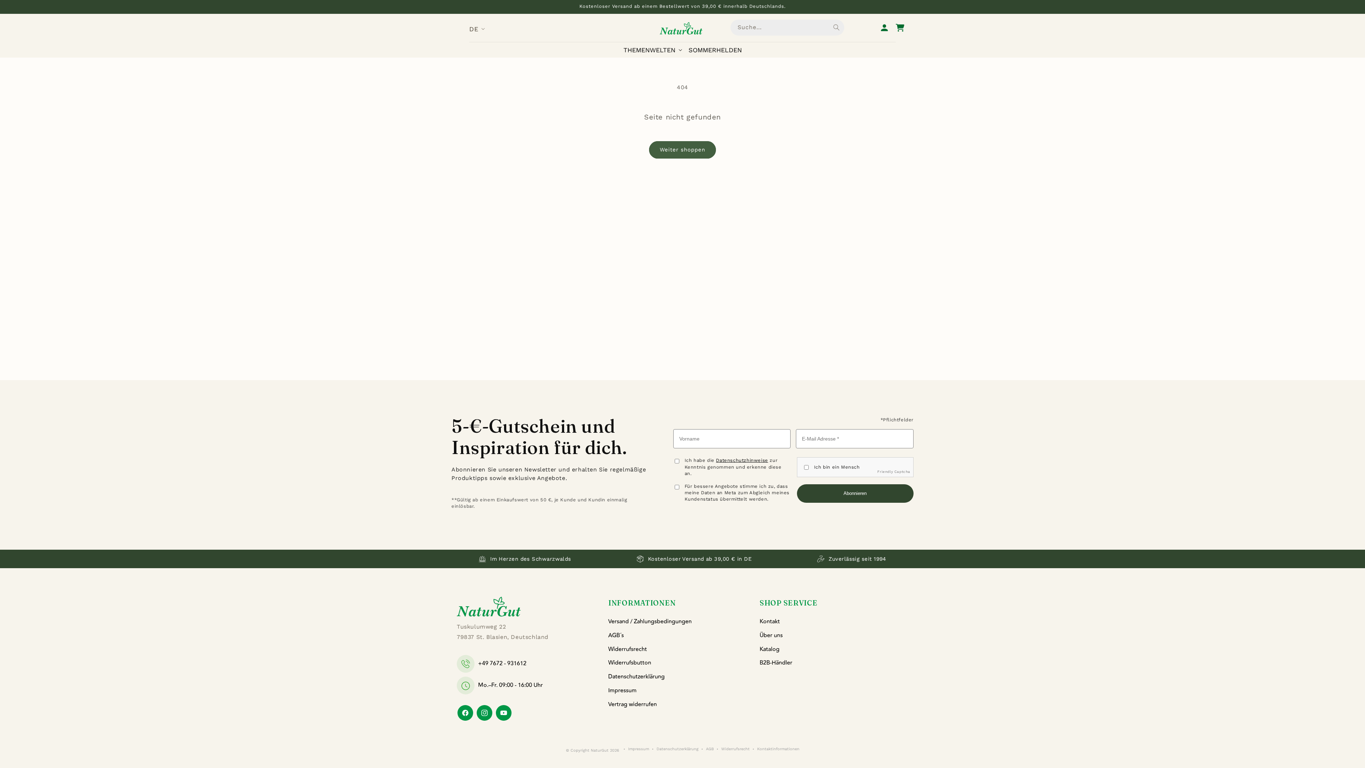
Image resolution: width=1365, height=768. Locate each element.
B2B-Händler (776, 662)
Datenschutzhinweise (742, 460)
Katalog (770, 649)
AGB (710, 749)
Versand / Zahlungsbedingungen (650, 621)
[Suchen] (836, 27)
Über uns (771, 635)
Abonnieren (855, 493)
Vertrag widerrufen (632, 704)
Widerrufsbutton (629, 662)
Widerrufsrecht (627, 649)
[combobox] (787, 28)
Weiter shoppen (682, 149)
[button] (654, 50)
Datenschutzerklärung (636, 676)
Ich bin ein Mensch (837, 467)
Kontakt (770, 621)
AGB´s (616, 635)
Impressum (622, 690)
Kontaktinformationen (778, 749)
